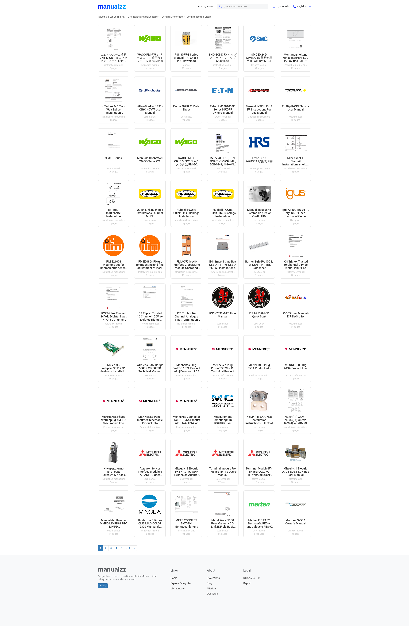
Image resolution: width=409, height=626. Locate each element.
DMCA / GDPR (251, 578)
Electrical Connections (172, 16)
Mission (211, 588)
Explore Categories (180, 583)
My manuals (282, 6)
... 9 (128, 548)
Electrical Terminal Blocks (198, 16)
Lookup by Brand (204, 6)
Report (247, 583)
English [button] (301, 6)
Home (173, 578)
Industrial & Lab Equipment (111, 16)
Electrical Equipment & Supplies (143, 16)
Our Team (212, 593)
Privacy (103, 586)
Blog (209, 583)
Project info (213, 578)
